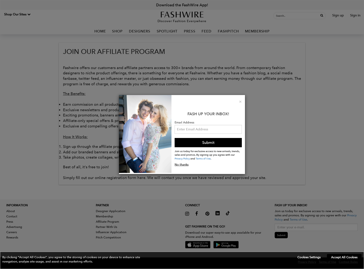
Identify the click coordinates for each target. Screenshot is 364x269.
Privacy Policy (182, 158)
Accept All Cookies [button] (344, 257)
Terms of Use (203, 158)
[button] (182, 260)
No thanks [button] (182, 164)
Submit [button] (208, 142)
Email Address (184, 122)
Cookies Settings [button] (309, 257)
